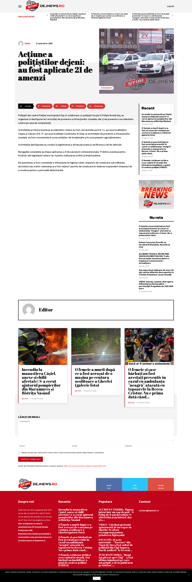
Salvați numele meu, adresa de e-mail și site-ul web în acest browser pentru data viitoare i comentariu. (62, 452)
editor (27, 43)
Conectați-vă (135, 479)
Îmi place (109, 479)
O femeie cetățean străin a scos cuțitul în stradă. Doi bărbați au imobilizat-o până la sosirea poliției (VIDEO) (156, 164)
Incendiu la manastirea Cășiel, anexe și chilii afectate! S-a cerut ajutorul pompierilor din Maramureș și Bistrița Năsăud (68, 16)
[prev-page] (47, 15)
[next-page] (172, 15)
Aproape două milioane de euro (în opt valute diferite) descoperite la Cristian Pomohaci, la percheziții (156, 272)
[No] (188, 575)
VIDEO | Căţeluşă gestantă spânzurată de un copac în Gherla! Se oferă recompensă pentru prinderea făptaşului (115, 530)
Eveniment (106, 88)
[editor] (21, 43)
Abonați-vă (161, 479)
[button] (170, 6)
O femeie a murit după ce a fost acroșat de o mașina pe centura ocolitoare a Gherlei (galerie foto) (109, 15)
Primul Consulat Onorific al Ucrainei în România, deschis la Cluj (154, 244)
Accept (97, 578)
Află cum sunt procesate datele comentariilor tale (85, 466)
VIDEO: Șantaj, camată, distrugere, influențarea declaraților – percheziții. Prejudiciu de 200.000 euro (156, 285)
